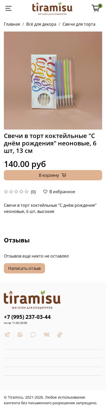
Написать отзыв (24, 268)
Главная (12, 24)
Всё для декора (41, 24)
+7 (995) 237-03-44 (27, 316)
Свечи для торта (79, 24)
